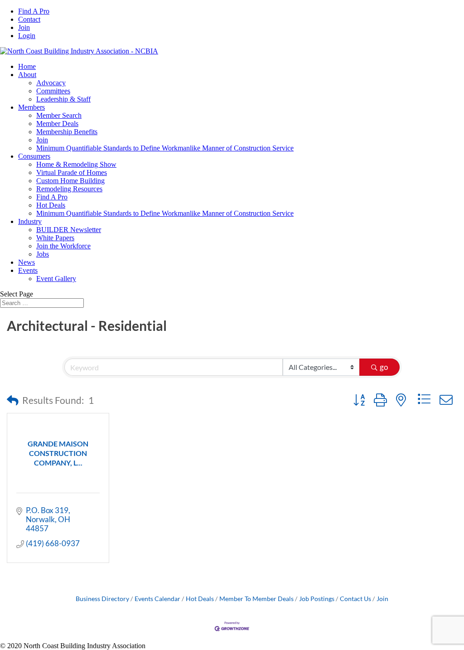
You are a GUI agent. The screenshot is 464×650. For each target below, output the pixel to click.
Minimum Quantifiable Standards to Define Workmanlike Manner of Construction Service (165, 148)
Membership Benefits (66, 132)
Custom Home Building (70, 180)
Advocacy (51, 83)
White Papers (55, 238)
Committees (53, 91)
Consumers (34, 156)
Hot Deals (50, 205)
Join (24, 27)
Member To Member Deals (256, 598)
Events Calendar (157, 598)
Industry (30, 221)
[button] (13, 400)
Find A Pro (33, 11)
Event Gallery (56, 278)
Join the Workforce (63, 246)
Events (28, 270)
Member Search (59, 115)
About (27, 74)
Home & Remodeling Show (76, 164)
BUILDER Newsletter (68, 229)
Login (26, 35)
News (26, 262)
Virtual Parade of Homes (71, 172)
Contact (29, 19)
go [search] (384, 367)
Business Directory (102, 598)
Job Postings (316, 598)
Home (27, 66)
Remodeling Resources (69, 189)
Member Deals (57, 123)
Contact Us (355, 598)
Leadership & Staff (63, 99)
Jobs (42, 254)
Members (31, 107)
